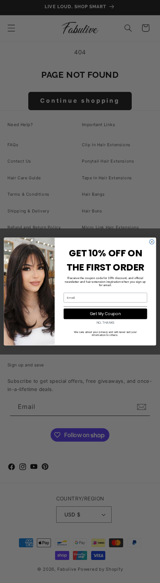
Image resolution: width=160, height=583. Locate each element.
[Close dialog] (152, 242)
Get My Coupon (105, 314)
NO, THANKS (105, 322)
